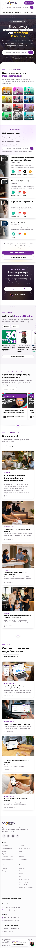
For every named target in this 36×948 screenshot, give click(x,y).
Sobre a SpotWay (24, 879)
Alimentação (5, 845)
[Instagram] (4, 836)
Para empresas (23, 871)
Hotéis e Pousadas (7, 859)
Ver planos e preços (17, 289)
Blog (20, 876)
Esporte (4, 854)
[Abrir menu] (4, 3)
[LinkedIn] (8, 836)
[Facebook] (17, 836)
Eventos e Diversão (7, 856)
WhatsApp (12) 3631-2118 (11, 918)
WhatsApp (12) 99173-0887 (12, 907)
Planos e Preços (23, 882)
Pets (20, 851)
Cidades (21, 873)
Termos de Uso (23, 885)
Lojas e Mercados (24, 848)
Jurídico (21, 845)
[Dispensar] (27, 941)
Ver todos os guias (10, 446)
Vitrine (26, 12)
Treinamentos (23, 859)
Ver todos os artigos (11, 656)
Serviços (15, 326)
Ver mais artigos (10, 389)
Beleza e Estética (7, 848)
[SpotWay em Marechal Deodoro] (12, 3)
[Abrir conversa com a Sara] (32, 943)
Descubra (18, 12)
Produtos (6, 326)
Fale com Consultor (20, 294)
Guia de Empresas (7, 12)
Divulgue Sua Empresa (19, 257)
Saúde (21, 854)
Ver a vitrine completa (18, 356)
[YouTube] (13, 836)
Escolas (4, 851)
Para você (22, 868)
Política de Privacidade (26, 887)
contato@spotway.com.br (11, 910)
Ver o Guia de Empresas (17, 252)
